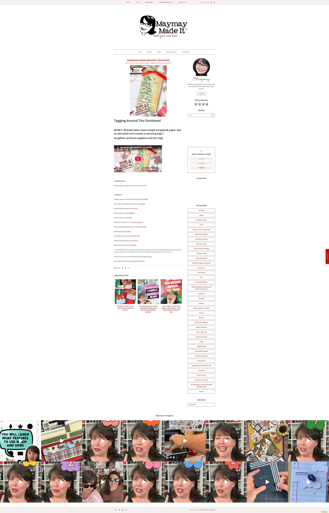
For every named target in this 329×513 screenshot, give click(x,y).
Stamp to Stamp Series (201, 356)
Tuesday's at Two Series (201, 380)
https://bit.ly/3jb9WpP (129, 213)
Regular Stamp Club (201, 327)
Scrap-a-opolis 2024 (201, 332)
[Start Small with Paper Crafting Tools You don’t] (143, 482)
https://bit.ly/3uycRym (131, 208)
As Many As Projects (201, 220)
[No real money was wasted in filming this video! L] (102, 482)
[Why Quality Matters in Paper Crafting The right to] (61, 482)
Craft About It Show (201, 253)
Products (201, 313)
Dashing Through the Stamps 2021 (201, 263)
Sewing (201, 341)
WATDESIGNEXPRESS (210, 510)
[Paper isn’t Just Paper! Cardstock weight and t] (185, 482)
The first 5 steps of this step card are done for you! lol (125, 308)
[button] (327, 256)
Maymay (201, 79)
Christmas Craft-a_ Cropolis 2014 (201, 229)
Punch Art (201, 317)
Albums (201, 215)
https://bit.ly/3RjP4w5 (140, 227)
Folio (201, 277)
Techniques (201, 370)
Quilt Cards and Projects (201, 322)
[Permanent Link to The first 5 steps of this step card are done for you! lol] (125, 291)
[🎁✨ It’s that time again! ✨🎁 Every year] (61, 440)
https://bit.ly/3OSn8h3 (142, 199)
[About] (201, 66)
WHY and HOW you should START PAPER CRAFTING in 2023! (201, 385)
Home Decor (201, 293)
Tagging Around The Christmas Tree (160, 63)
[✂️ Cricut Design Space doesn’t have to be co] (20, 440)
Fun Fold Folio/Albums (201, 282)
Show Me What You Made (201, 351)
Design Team (201, 268)
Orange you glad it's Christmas (201, 308)
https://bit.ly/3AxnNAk (130, 245)
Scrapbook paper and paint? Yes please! (148, 60)
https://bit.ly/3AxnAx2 (132, 240)
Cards (136, 63)
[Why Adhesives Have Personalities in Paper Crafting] (308, 440)
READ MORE (202, 94)
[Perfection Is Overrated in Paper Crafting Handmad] (226, 440)
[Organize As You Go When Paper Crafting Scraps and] (143, 440)
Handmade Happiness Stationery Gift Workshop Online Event (201, 288)
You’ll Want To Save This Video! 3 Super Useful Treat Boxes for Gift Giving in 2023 (171, 309)
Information (201, 298)
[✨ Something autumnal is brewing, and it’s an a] (267, 440)
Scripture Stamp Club (201, 337)
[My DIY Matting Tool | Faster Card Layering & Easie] (267, 482)
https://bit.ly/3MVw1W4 (132, 236)
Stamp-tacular (201, 360)
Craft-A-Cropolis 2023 (201, 258)
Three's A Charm (201, 375)
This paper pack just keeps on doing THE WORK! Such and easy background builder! (148, 309)
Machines (201, 303)
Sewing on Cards (201, 346)
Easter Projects (201, 272)
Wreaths (201, 391)
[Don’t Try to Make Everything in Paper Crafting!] (226, 482)
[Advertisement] (201, 132)
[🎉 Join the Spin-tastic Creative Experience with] (308, 482)
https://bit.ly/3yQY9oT (139, 204)
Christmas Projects (144, 63)
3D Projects (201, 210)
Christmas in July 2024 (201, 239)
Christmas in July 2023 (201, 234)
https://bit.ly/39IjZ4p (125, 231)
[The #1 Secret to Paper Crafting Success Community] (102, 440)
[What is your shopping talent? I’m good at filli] (185, 440)
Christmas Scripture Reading (201, 248)
